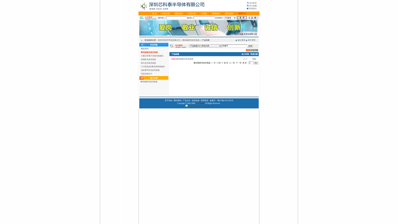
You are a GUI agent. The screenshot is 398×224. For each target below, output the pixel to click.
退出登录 (241, 40)
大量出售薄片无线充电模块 (152, 56)
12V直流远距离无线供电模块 (153, 66)
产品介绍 (192, 13)
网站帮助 (177, 100)
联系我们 (253, 8)
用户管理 (251, 40)
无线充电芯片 (146, 74)
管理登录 (204, 100)
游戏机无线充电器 (148, 59)
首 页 (154, 13)
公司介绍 (165, 13)
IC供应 (204, 13)
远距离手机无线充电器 (150, 70)
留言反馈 (229, 13)
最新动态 (179, 13)
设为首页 (253, 3)
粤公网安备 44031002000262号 (200, 106)
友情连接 (195, 100)
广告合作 (186, 100)
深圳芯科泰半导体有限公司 (169, 40)
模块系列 (144, 49)
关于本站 (168, 100)
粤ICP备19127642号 (225, 100)
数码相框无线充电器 (191, 40)
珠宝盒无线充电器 (148, 63)
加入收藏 (253, 6)
